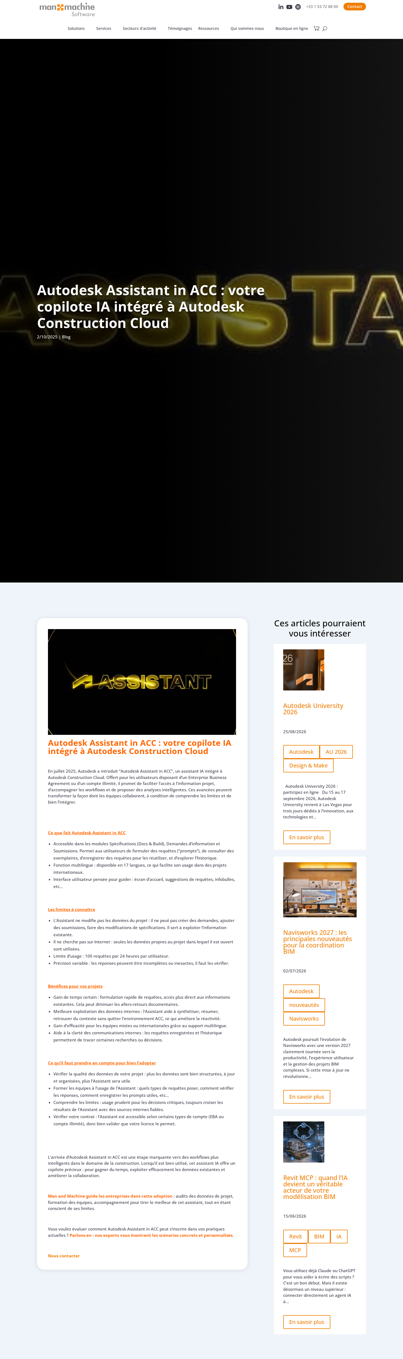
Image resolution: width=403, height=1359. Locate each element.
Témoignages (180, 29)
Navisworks (304, 1018)
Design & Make (308, 765)
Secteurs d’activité (139, 29)
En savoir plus (306, 837)
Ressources (208, 29)
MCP (295, 1250)
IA (339, 1236)
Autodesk (301, 751)
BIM (319, 1236)
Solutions (76, 29)
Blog (66, 336)
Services (103, 29)
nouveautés (304, 1005)
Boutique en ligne (292, 29)
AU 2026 (336, 751)
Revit (295, 1236)
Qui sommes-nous (247, 29)
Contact (354, 6)
